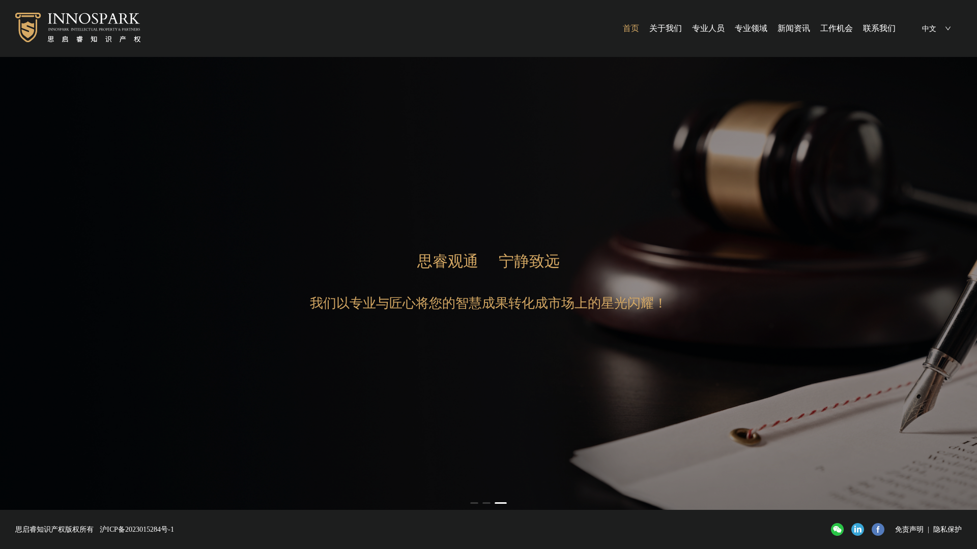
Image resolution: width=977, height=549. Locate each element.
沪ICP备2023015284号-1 (137, 529)
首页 (631, 28)
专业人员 (708, 28)
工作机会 (836, 28)
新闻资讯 (794, 28)
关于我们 (665, 28)
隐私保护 (947, 529)
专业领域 (751, 28)
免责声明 (909, 529)
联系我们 (879, 28)
